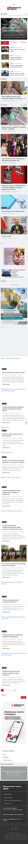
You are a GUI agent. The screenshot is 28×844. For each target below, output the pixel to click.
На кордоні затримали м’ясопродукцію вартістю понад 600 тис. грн (14, 772)
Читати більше (5, 384)
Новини (12, 47)
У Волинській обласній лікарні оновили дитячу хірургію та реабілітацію (11, 492)
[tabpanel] (14, 29)
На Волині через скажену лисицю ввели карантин (16, 66)
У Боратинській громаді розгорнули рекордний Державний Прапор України (17, 59)
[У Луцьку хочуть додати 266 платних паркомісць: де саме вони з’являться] (5, 73)
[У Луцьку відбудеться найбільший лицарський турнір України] (14, 624)
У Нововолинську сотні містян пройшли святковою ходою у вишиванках (11, 673)
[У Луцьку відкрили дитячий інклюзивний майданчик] (14, 589)
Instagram (20, 809)
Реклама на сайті (8, 803)
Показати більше (14, 284)
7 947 (14, 690)
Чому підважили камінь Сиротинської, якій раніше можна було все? (13, 159)
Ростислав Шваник (7, 191)
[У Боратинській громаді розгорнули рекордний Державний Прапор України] (5, 57)
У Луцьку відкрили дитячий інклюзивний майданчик (10, 601)
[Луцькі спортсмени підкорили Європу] (5, 49)
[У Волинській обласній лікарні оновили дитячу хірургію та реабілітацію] (10, 483)
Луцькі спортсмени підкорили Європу (13, 372)
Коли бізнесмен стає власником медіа (13, 211)
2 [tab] (19, 19)
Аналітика (5, 24)
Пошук (4, 695)
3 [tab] (21, 19)
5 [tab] (25, 19)
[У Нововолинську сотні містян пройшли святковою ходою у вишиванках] (14, 660)
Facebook (14, 809)
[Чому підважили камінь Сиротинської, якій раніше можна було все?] (14, 145)
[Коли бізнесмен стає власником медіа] (14, 202)
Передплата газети (8, 798)
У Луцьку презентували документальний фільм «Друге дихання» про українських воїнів (12, 527)
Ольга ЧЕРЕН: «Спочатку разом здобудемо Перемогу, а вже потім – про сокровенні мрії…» (14, 98)
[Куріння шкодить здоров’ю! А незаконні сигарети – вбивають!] (14, 116)
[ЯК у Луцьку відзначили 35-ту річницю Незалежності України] (14, 553)
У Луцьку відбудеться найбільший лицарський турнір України (12, 636)
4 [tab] (23, 19)
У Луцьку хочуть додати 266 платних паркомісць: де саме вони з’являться (17, 74)
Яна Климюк (6, 438)
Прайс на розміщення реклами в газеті (13, 800)
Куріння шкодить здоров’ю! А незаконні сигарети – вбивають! (12, 30)
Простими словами (7, 760)
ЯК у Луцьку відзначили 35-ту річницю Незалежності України (13, 564)
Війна (9, 182)
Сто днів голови (6, 236)
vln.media (5, 100)
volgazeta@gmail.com (19, 814)
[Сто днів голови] (14, 225)
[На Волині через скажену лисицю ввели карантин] (5, 65)
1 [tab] (17, 19)
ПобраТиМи (5, 757)
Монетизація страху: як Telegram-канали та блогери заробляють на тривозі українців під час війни (14, 187)
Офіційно (10, 233)
